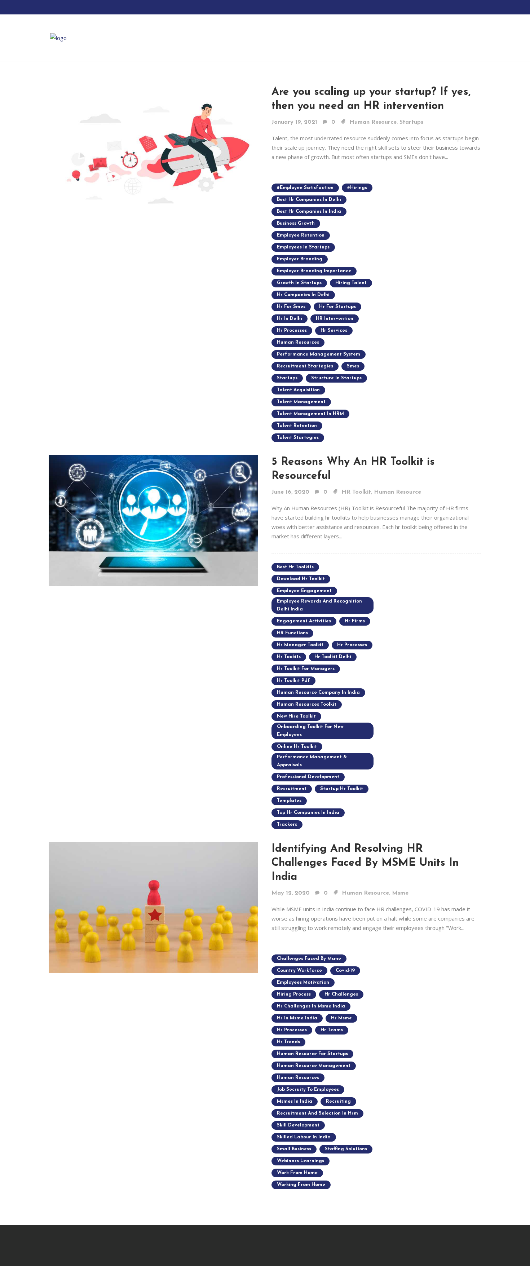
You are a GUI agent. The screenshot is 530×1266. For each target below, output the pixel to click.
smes (353, 366)
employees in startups (303, 247)
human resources (298, 342)
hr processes (292, 330)
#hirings (357, 187)
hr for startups (337, 306)
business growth (296, 223)
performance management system (318, 354)
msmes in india (294, 1101)
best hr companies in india (309, 211)
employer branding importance (314, 271)
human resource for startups (312, 1053)
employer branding (299, 259)
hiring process (294, 994)
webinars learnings (300, 1161)
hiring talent (351, 283)
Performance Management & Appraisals (312, 761)
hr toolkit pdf (293, 680)
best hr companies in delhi (309, 199)
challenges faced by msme (309, 958)
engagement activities (304, 621)
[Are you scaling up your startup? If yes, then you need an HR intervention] (153, 149)
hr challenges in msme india (311, 1006)
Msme (400, 893)
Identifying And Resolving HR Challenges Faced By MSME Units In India (365, 863)
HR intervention (334, 318)
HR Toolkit (356, 492)
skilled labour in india (304, 1137)
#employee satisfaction (305, 187)
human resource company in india (318, 692)
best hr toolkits (295, 567)
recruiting (338, 1101)
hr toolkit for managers (306, 668)
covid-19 (345, 970)
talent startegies (298, 437)
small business (294, 1149)
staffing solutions (346, 1149)
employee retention (300, 235)
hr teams (332, 1030)
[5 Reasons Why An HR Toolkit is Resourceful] (153, 519)
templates (289, 800)
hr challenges (341, 994)
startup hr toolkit (341, 788)
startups (287, 378)
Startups (411, 122)
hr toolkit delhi (332, 656)
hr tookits (289, 656)
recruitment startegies (305, 366)
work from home (297, 1172)
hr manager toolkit (300, 645)
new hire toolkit (296, 716)
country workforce (299, 970)
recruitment (291, 788)
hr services (334, 330)
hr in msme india (297, 1018)
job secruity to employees (308, 1089)
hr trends (288, 1042)
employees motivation (303, 982)
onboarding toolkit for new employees (310, 730)
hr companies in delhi (303, 294)
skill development (298, 1125)
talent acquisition (298, 390)
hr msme (341, 1018)
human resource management (313, 1065)
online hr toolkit (297, 746)
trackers (287, 824)
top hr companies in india (308, 812)
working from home (301, 1184)
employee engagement (304, 590)
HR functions (292, 633)
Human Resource (373, 122)
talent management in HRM (310, 413)
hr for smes (291, 306)
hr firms (355, 621)
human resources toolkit (306, 704)
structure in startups (336, 378)
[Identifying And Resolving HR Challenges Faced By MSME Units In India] (153, 906)
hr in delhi (289, 318)
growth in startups (299, 283)
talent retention (297, 425)
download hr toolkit (301, 579)
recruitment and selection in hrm (317, 1113)
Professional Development (308, 777)
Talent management (301, 402)
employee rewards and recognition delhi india (319, 605)
